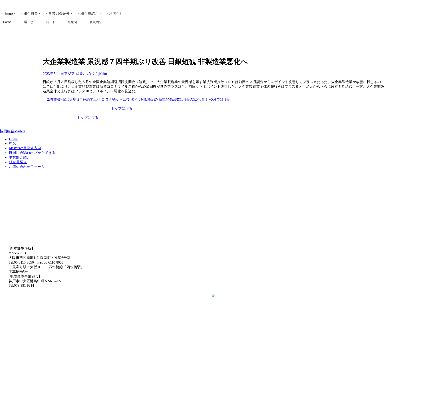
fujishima (101, 73)
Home (8, 13)
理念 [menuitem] (12, 143)
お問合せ (116, 13)
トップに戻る (121, 108)
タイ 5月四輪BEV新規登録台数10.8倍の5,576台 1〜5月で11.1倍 (182, 99)
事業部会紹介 (59, 13)
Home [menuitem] (13, 139)
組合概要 (31, 13)
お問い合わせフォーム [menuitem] (26, 167)
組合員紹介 (89, 13)
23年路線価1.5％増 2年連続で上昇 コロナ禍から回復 (86, 99)
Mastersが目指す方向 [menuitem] (25, 148)
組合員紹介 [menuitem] (18, 162)
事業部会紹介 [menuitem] (19, 157)
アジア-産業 (73, 73)
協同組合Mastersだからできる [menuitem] (32, 153)
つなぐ (90, 73)
